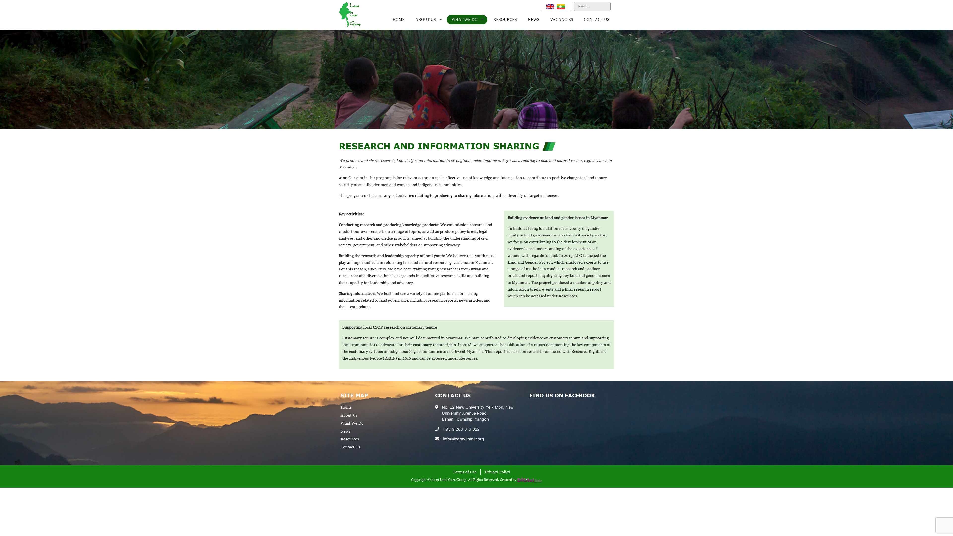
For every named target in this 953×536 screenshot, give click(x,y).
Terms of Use (464, 472)
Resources (505, 19)
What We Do (464, 19)
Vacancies (561, 19)
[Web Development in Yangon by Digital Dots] (529, 479)
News (533, 19)
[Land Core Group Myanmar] (350, 14)
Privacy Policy (497, 472)
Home (399, 19)
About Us (425, 19)
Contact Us (596, 19)
